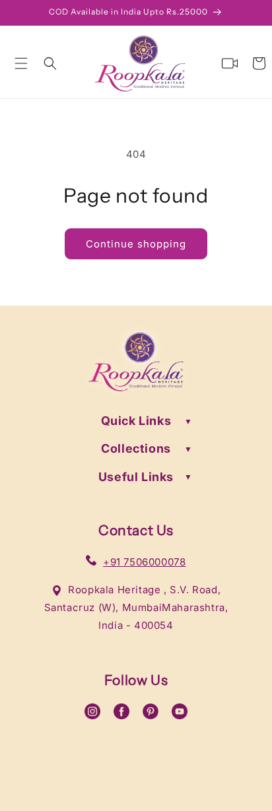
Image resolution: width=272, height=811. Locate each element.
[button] (21, 63)
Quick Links (136, 421)
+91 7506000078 (144, 562)
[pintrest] (150, 714)
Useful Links (136, 477)
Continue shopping (136, 244)
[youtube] (179, 714)
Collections (136, 448)
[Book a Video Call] (229, 63)
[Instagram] (92, 714)
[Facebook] (121, 714)
